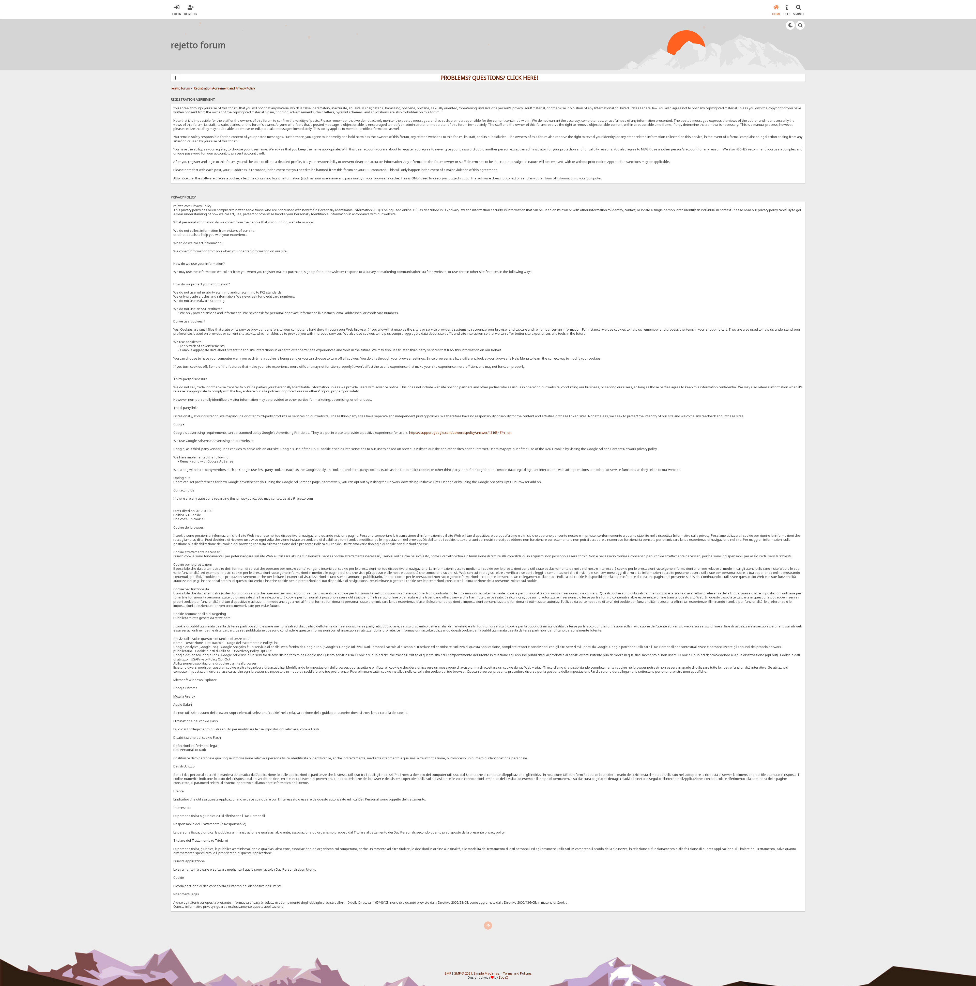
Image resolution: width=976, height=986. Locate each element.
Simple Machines (486, 973)
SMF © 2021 (463, 973)
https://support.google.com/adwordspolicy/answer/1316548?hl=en (460, 432)
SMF (448, 973)
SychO (503, 977)
